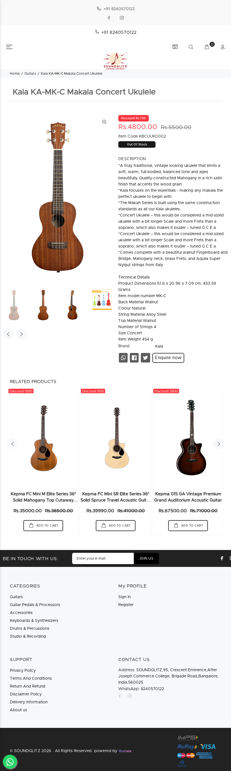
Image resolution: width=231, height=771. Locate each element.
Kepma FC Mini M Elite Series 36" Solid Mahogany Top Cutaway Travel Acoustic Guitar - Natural (43, 500)
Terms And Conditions (31, 679)
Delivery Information (29, 702)
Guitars (30, 73)
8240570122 (141, 689)
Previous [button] (8, 334)
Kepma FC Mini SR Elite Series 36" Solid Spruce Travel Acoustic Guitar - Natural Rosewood (116, 500)
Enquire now (168, 358)
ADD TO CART (46, 526)
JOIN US (146, 558)
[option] (17, 305)
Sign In (124, 597)
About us (18, 710)
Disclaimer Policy (26, 694)
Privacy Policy (23, 671)
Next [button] (21, 334)
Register (126, 605)
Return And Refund (27, 686)
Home (15, 73)
